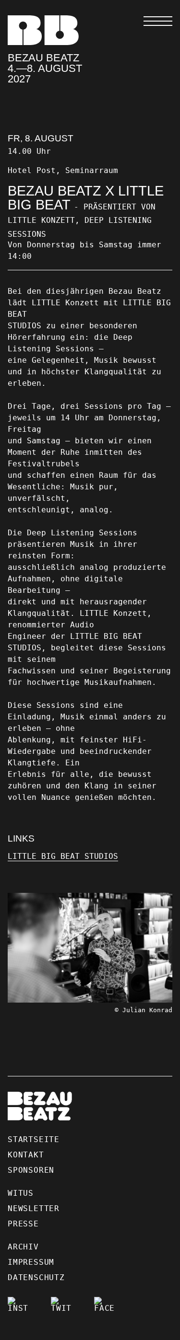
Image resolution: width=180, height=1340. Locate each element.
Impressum (31, 1262)
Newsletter (34, 1208)
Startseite (34, 1139)
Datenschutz (36, 1277)
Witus (21, 1193)
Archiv (23, 1246)
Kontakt (26, 1154)
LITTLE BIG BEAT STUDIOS (63, 856)
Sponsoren (31, 1170)
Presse (23, 1223)
